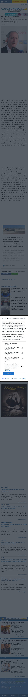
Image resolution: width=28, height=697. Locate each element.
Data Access (14, 378)
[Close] (25, 318)
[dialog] (14, 348)
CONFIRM (8, 373)
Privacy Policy (22, 378)
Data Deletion (5, 378)
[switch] (22, 347)
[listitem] (14, 344)
